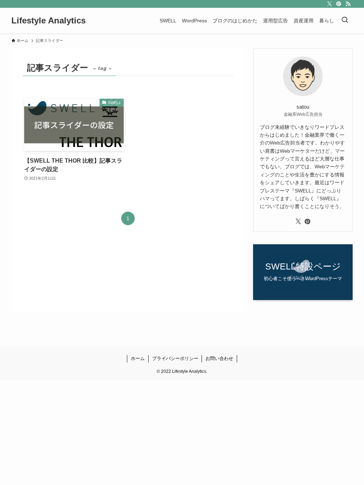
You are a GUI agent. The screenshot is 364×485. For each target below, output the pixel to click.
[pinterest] (338, 4)
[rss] (348, 4)
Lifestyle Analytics (48, 20)
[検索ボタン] (345, 20)
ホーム (138, 358)
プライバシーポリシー (175, 358)
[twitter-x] (329, 4)
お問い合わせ (219, 358)
